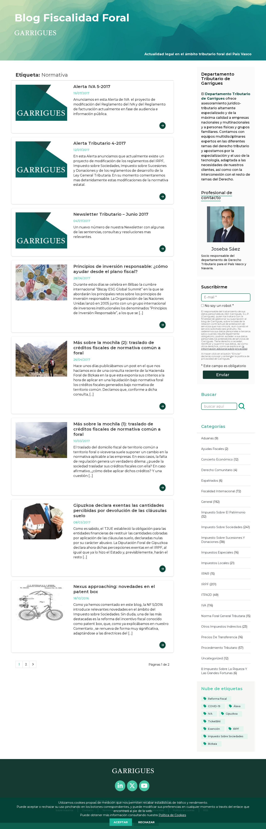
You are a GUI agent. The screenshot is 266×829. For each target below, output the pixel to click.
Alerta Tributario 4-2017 (99, 143)
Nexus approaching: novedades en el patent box (114, 589)
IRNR (205, 574)
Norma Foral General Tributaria (223, 616)
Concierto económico (217, 459)
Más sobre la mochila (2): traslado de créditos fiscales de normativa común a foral (117, 347)
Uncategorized (212, 658)
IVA (203, 605)
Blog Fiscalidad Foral (72, 17)
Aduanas (207, 438)
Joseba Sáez (225, 249)
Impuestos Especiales (217, 552)
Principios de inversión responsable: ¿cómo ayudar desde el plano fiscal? (120, 269)
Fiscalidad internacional (218, 491)
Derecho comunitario (217, 470)
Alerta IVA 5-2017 (91, 86)
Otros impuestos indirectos (221, 626)
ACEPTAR (121, 822)
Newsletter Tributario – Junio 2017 (110, 214)
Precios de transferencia (219, 637)
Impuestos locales (215, 563)
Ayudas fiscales (212, 449)
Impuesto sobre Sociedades (221, 527)
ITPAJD (206, 595)
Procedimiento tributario (219, 648)
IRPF (205, 584)
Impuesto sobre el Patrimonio (223, 512)
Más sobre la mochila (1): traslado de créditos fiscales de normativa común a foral (117, 429)
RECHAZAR (146, 822)
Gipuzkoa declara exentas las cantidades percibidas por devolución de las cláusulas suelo (120, 510)
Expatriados (209, 480)
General (206, 502)
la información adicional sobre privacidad (224, 347)
